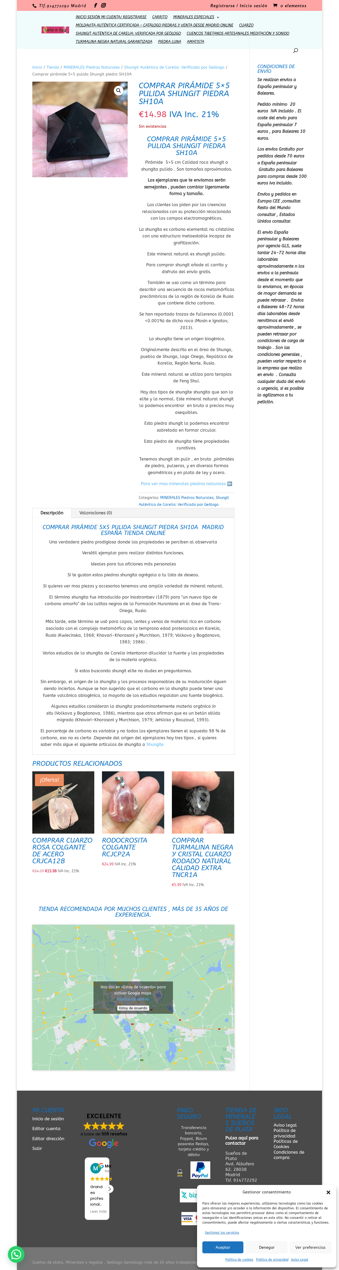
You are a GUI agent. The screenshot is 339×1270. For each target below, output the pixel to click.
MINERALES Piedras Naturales (92, 67)
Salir (37, 1148)
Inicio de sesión (48, 1118)
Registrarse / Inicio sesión (239, 5)
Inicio (37, 67)
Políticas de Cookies (286, 1144)
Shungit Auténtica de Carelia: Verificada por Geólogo (128, 34)
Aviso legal (285, 1125)
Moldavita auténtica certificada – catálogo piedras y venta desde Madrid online (154, 26)
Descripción (52, 512)
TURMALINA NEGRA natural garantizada (114, 42)
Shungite (155, 744)
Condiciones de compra (289, 1154)
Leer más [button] (98, 1211)
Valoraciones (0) (95, 512)
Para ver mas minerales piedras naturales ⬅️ (186, 483)
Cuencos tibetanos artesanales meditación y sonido (238, 34)
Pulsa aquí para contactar (241, 1140)
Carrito (159, 17)
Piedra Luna (169, 42)
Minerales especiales (193, 17)
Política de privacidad (272, 1260)
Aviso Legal (299, 1260)
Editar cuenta (46, 1128)
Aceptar (223, 1247)
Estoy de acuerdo (133, 1008)
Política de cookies (239, 1260)
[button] (328, 1192)
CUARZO (246, 26)
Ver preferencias (310, 1247)
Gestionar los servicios (222, 1232)
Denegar (267, 1247)
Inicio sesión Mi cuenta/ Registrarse (111, 17)
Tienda (53, 67)
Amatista (195, 42)
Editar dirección (48, 1138)
